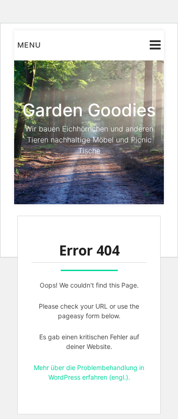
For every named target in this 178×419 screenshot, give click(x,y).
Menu (29, 44)
